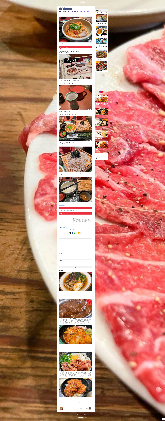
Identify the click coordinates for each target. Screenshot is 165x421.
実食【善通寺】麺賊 (63, 371)
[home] (104, 92)
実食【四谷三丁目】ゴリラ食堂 (99, 149)
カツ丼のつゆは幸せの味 (99, 155)
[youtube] (102, 92)
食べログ (97, 158)
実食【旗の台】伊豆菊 (99, 35)
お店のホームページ (99, 157)
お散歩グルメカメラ (82, 2)
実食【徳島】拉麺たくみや (100, 59)
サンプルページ (86, 414)
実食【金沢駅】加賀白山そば (64, 344)
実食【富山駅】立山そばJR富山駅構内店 (66, 291)
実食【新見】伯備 (99, 70)
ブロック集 (82, 414)
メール (60, 253)
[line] (74, 233)
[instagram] (100, 92)
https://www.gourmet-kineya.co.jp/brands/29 (66, 210)
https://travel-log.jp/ (62, 205)
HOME (79, 4)
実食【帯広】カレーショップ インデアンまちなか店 (68, 318)
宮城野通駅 (73, 229)
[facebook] (72, 233)
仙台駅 (67, 229)
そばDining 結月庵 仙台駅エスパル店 (64, 227)
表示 (64, 43)
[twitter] (70, 233)
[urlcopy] (81, 233)
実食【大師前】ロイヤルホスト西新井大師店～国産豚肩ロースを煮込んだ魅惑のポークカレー (101, 104)
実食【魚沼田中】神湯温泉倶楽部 (65, 397)
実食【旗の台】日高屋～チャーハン (100, 138)
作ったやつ (78, 414)
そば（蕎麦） (64, 229)
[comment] (79, 233)
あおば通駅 (70, 229)
